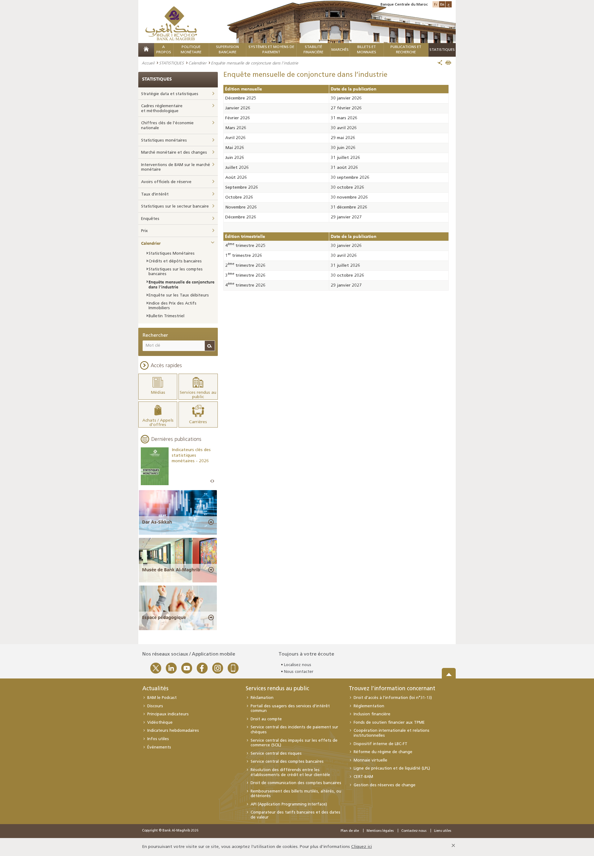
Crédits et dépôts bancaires (175, 261)
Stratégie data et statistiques (169, 94)
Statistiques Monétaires (171, 254)
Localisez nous (297, 665)
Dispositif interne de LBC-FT (380, 744)
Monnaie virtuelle (370, 760)
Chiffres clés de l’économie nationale (167, 125)
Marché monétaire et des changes (174, 153)
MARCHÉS (340, 50)
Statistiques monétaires (164, 140)
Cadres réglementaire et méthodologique (162, 108)
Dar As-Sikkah (157, 522)
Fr (435, 4)
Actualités (155, 689)
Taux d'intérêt (155, 194)
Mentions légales (380, 831)
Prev (211, 481)
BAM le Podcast (162, 698)
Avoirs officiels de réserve (166, 182)
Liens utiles (442, 831)
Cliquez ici (361, 847)
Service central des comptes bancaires (287, 762)
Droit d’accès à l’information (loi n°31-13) (393, 698)
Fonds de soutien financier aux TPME (389, 723)
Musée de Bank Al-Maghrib (171, 570)
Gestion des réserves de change (384, 785)
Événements (159, 747)
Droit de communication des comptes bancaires (296, 783)
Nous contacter (298, 672)
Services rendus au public (277, 689)
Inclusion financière (372, 714)
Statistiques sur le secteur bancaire (175, 206)
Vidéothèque (160, 723)
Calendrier (197, 62)
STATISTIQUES (171, 62)
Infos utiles (158, 739)
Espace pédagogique (164, 617)
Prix (144, 231)
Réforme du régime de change (383, 752)
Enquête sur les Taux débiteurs (178, 295)
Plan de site (350, 831)
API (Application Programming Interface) (289, 804)
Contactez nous (413, 831)
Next (213, 481)
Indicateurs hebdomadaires (173, 731)
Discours (155, 706)
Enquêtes (150, 219)
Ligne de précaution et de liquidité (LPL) (392, 768)
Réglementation (369, 706)
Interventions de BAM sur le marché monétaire (175, 167)
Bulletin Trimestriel (166, 316)
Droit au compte (266, 719)
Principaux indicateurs (168, 714)
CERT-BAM (363, 777)
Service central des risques (276, 754)
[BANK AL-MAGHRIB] (171, 23)
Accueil (148, 62)
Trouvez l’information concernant (392, 689)
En (442, 4)
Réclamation (262, 698)
